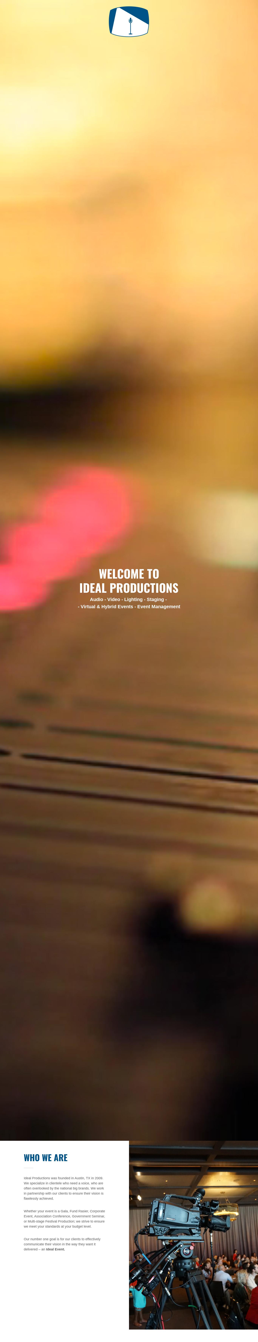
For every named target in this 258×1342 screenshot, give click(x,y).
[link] (129, 4)
